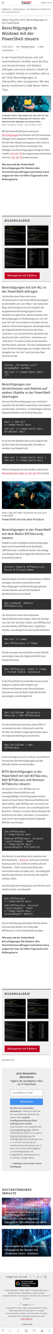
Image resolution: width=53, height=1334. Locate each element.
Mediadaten (27, 1293)
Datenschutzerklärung (20, 1136)
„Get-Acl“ (14, 153)
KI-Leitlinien (44, 1296)
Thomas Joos (28, 46)
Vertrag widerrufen (39, 1290)
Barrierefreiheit (10, 1296)
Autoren (26, 1298)
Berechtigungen (10, 135)
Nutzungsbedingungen (20, 1130)
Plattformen (6, 9)
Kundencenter (14, 1293)
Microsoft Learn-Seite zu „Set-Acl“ (19, 473)
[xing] (19, 1330)
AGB (22, 1290)
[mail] (35, 1331)
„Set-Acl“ (15, 157)
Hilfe (27, 1290)
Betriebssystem (19, 9)
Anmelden (46, 3)
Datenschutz (38, 1293)
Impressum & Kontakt (28, 1296)
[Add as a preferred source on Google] (26, 1283)
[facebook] (3, 1331)
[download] (42, 1330)
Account (24, 860)
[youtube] (37, 1277)
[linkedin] (27, 1331)
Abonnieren (26, 1101)
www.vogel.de (26, 1319)
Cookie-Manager (11, 1290)
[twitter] (10, 1331)
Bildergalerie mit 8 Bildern (22, 275)
